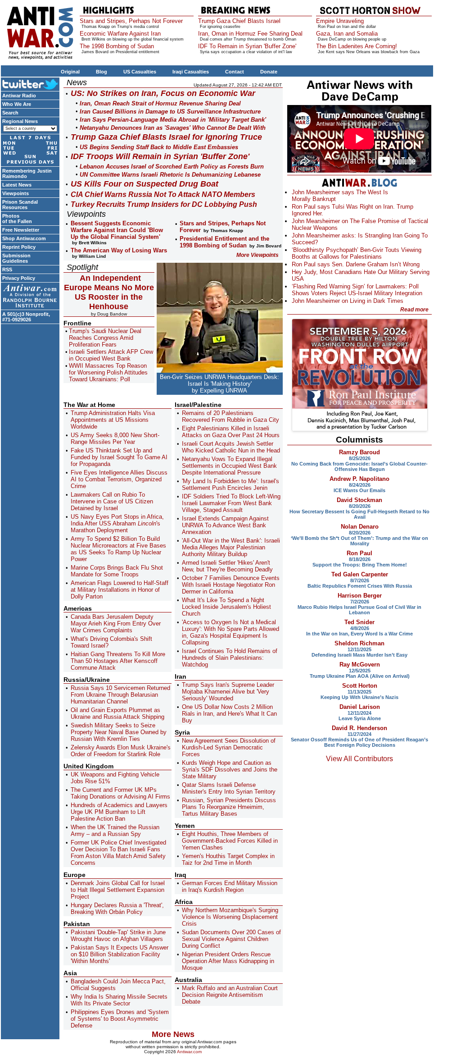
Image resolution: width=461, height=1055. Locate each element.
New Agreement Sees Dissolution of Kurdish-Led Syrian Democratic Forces (229, 747)
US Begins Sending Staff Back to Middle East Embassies (159, 147)
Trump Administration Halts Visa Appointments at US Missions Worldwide (113, 420)
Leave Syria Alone (360, 718)
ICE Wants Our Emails (359, 490)
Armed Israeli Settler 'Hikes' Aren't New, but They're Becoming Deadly (227, 566)
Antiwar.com (189, 1051)
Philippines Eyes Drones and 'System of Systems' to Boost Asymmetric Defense (120, 1019)
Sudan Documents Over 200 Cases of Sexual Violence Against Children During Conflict (231, 939)
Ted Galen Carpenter (359, 574)
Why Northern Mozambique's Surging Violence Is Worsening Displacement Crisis (230, 917)
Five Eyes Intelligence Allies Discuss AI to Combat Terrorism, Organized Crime (119, 479)
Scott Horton (359, 685)
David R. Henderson (359, 728)
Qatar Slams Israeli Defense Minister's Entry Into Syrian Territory (229, 788)
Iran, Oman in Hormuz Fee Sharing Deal (250, 33)
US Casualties (139, 71)
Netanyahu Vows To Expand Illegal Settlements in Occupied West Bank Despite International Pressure (229, 466)
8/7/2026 (359, 580)
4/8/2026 (359, 628)
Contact (234, 71)
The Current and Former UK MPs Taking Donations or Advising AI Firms (120, 793)
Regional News (20, 121)
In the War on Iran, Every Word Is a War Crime (359, 633)
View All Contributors (359, 759)
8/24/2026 (360, 485)
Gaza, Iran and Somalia (347, 33)
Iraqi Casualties (190, 71)
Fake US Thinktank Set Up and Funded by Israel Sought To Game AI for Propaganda (119, 457)
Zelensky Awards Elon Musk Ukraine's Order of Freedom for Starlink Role (121, 751)
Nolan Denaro (360, 526)
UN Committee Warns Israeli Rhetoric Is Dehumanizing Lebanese (170, 174)
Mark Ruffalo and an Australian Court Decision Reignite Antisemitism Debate (230, 995)
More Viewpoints (257, 255)
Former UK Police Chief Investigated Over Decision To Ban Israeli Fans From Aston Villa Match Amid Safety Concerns (118, 852)
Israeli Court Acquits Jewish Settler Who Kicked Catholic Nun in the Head (231, 447)
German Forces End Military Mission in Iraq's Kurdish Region (229, 886)
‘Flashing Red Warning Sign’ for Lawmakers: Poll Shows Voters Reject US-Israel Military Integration (357, 290)
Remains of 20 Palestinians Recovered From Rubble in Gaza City (230, 416)
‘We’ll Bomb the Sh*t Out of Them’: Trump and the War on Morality (359, 540)
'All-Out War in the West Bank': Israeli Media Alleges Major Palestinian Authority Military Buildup (231, 547)
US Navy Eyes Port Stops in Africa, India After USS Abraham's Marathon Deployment (117, 523)
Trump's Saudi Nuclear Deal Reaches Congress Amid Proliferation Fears (105, 338)
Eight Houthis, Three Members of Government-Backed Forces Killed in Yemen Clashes (230, 841)
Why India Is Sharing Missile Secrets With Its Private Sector (119, 1000)
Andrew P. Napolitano (359, 478)
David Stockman (359, 500)
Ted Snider (359, 622)
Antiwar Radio (19, 95)
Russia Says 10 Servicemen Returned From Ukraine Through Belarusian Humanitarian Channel (120, 695)
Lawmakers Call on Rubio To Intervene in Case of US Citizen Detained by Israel (112, 501)
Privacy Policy (18, 278)
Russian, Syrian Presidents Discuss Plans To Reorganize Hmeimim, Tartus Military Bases (229, 807)
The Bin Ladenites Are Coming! (356, 46)
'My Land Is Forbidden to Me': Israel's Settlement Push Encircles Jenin (230, 484)
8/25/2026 (360, 458)
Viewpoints (15, 193)
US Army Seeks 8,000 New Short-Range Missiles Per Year (115, 438)
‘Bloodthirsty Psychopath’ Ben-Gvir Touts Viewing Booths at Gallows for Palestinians (356, 253)
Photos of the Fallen (17, 218)
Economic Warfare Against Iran (120, 33)
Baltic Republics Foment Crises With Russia (359, 586)
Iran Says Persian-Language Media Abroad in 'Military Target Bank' (173, 119)
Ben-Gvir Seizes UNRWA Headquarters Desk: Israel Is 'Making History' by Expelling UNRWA (219, 384)
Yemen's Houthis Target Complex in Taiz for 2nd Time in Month (228, 859)
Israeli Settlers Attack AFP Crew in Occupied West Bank (111, 355)
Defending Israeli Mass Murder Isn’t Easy (359, 655)
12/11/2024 (359, 713)
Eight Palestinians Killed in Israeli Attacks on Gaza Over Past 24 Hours (231, 431)
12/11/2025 (359, 649)
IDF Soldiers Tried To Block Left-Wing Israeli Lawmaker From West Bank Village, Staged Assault (231, 503)
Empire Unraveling (340, 21)
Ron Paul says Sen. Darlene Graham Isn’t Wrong (356, 264)
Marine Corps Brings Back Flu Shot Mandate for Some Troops (117, 571)
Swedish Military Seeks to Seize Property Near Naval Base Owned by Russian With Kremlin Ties (119, 732)
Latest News (17, 184)
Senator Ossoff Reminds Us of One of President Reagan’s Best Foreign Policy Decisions (359, 742)
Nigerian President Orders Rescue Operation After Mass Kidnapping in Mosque (228, 961)
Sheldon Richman (359, 643)
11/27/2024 (359, 734)
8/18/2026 (360, 559)
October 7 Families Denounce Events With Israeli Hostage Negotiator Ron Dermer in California (231, 585)
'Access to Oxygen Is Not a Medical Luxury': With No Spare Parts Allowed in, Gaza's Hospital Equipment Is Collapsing (230, 632)
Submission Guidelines (16, 258)
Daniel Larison (359, 706)
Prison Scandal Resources (20, 204)
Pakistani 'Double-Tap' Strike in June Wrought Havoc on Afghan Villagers (118, 935)
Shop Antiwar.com (24, 238)
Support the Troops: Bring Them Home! (359, 564)
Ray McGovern (359, 664)
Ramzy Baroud (359, 452)
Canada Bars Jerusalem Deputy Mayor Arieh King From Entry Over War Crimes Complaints (116, 623)
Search (10, 112)
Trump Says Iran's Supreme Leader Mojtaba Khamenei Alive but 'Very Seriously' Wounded (228, 691)
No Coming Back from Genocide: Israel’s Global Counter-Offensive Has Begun (359, 466)
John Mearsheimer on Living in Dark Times (347, 300)
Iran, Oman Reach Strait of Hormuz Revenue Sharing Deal (160, 103)
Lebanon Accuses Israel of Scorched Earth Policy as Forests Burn (172, 166)
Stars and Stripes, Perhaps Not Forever (131, 21)
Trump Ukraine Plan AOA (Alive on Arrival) (360, 676)
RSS (7, 269)
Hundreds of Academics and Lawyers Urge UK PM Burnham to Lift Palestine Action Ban (119, 812)
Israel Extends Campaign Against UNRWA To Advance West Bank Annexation (225, 525)
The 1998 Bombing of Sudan (117, 46)
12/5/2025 (360, 670)
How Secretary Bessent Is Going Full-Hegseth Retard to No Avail (359, 514)
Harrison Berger (360, 595)
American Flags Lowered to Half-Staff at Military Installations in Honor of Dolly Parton (119, 590)
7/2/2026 (359, 601)
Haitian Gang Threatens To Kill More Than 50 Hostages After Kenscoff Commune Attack (118, 661)
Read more (414, 309)
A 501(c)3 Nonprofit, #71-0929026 (26, 316)
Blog (101, 71)
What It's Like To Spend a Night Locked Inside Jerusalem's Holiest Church (226, 607)
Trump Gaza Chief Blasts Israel (239, 21)
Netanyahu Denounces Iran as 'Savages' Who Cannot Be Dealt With (173, 127)
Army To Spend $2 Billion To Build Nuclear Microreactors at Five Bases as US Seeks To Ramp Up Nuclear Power (118, 548)
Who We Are (16, 104)
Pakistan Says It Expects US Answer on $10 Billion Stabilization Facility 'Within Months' (119, 954)
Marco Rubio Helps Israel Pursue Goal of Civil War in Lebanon (359, 609)
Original (70, 71)
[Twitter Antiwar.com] (30, 84)
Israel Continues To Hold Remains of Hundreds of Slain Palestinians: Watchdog (229, 658)
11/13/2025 (359, 691)
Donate (268, 71)
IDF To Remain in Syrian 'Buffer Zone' (247, 46)
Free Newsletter (20, 230)
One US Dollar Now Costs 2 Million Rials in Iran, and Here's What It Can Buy (229, 713)
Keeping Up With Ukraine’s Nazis (359, 697)
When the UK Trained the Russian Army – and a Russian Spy (115, 830)
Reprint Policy (19, 247)
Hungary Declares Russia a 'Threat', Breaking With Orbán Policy (117, 908)
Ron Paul (359, 553)
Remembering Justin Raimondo (27, 173)
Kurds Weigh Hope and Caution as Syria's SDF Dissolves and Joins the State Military (229, 769)
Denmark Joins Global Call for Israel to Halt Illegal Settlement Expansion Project (118, 890)
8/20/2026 (360, 506)
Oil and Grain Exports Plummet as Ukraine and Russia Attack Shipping (117, 713)
